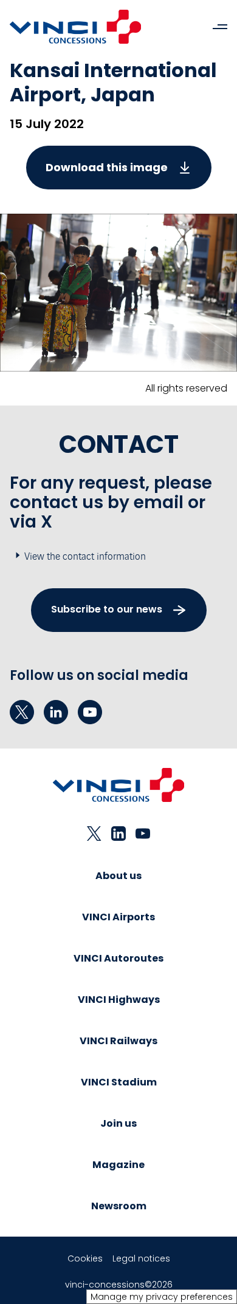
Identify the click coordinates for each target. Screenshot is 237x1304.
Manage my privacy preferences (162, 1297)
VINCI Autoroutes (118, 958)
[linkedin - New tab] (56, 712)
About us (118, 876)
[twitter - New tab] (22, 712)
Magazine (118, 1165)
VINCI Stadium (119, 1082)
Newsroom (118, 1206)
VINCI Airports (118, 917)
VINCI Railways (118, 1041)
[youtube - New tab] (90, 712)
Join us (118, 1123)
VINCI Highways (119, 1000)
